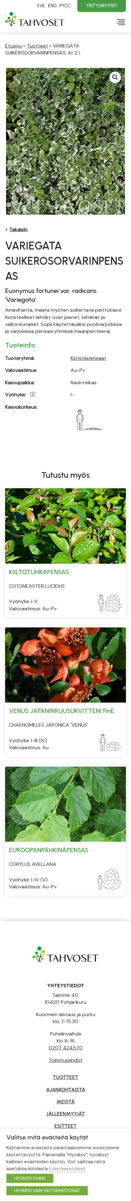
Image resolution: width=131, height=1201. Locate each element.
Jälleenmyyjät (65, 1114)
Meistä (66, 1102)
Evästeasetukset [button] (67, 1168)
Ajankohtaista (65, 1090)
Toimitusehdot (66, 1060)
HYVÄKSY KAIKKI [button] (29, 1178)
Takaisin (18, 229)
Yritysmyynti (101, 6)
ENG (52, 6)
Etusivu (13, 45)
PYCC (65, 6)
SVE (41, 6)
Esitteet (65, 1126)
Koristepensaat (88, 358)
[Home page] (65, 953)
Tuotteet (37, 45)
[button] (115, 77)
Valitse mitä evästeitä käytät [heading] (47, 1137)
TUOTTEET (65, 1077)
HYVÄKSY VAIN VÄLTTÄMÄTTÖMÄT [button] (47, 1190)
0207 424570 (66, 1047)
